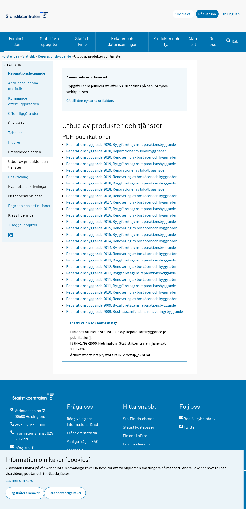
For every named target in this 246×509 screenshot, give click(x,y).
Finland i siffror (136, 435)
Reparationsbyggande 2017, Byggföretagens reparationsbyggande (121, 208)
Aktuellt (193, 41)
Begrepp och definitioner (29, 205)
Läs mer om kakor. (20, 480)
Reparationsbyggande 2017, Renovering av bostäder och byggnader (121, 202)
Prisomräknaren (136, 444)
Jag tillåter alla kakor (25, 493)
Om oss (212, 41)
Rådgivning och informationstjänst (82, 421)
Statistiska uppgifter (49, 41)
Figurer (14, 142)
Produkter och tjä (166, 41)
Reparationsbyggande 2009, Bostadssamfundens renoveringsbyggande (124, 311)
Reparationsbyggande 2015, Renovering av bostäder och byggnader (121, 227)
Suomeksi (183, 14)
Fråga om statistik (82, 433)
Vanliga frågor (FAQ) (83, 441)
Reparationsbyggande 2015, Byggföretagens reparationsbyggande (121, 234)
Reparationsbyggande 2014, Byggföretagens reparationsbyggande (121, 247)
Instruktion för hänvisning (93, 322)
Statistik (28, 56)
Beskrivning (18, 176)
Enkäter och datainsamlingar (122, 41)
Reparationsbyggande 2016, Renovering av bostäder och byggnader (121, 215)
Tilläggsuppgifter (22, 224)
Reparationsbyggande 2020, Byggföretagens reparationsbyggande (121, 144)
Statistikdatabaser (138, 427)
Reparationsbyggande (54, 56)
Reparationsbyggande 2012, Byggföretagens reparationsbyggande (121, 273)
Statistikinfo (82, 41)
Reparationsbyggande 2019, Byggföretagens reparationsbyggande (121, 163)
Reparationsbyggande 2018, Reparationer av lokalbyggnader (116, 189)
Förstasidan (17, 41)
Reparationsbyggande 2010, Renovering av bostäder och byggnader (121, 292)
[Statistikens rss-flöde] (29, 237)
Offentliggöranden (23, 113)
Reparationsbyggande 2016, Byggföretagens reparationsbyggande (121, 221)
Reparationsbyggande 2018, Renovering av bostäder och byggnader (121, 195)
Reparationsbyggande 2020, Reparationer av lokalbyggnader (116, 150)
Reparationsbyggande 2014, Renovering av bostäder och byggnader (121, 240)
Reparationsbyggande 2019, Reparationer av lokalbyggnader (116, 170)
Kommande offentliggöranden (23, 101)
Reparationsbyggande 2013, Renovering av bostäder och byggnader (121, 253)
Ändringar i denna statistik (23, 85)
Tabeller (15, 132)
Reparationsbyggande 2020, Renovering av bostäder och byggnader (121, 157)
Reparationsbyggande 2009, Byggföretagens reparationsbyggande (121, 305)
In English (231, 14)
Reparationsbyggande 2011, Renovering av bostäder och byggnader (121, 279)
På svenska (207, 14)
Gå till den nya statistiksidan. (90, 100)
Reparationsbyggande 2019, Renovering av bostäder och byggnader (121, 176)
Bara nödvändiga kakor (65, 493)
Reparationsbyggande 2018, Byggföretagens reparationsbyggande (121, 183)
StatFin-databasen (138, 418)
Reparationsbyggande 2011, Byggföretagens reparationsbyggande (121, 285)
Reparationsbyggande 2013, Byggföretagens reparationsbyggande (121, 260)
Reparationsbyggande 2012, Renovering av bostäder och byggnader (121, 266)
